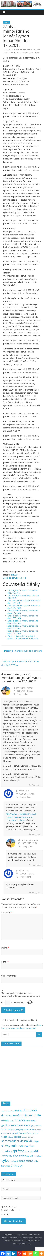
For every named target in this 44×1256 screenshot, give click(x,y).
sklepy (36, 1141)
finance (18, 52)
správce (31, 52)
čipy (20, 1165)
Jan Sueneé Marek (24, 687)
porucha (25, 1137)
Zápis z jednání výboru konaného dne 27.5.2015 (22, 591)
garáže (5, 1125)
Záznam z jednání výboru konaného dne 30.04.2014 (23, 606)
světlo (35, 1151)
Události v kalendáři (12, 1210)
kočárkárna (29, 1129)
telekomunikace (10, 1155)
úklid (14, 1165)
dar (7, 1111)
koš (35, 1130)
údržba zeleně (25, 1160)
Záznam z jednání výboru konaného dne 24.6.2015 (20, 663)
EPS (13, 1121)
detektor (11, 1111)
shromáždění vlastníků (16, 1141)
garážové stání (36, 1126)
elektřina (6, 1120)
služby (5, 1146)
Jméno (5, 947)
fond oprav (31, 1120)
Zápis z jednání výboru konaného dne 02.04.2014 (22, 612)
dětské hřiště (32, 1115)
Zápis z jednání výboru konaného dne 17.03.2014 (22, 617)
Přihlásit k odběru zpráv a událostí (21, 1020)
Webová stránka (8, 975)
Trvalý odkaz (22, 694)
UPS (31, 1155)
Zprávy (6, 1214)
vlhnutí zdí (37, 1156)
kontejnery (19, 1129)
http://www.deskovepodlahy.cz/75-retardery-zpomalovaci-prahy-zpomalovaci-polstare (21, 817)
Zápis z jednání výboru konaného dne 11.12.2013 (22, 632)
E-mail (5, 961)
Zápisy (6, 22)
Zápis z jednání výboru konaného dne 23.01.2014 (22, 627)
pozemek (31, 1137)
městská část (16, 1133)
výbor (37, 52)
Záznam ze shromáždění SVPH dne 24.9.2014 (23, 596)
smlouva (25, 52)
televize (24, 1155)
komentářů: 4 (27, 49)
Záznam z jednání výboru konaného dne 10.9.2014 (23, 601)
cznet (3, 1111)
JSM (17, 49)
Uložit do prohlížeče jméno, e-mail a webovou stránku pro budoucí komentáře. (20, 994)
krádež (39, 1130)
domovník (11, 52)
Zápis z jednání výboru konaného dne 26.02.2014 (22, 622)
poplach (17, 1136)
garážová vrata (21, 1125)
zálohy (13, 1161)
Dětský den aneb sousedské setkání (21, 650)
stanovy (28, 1151)
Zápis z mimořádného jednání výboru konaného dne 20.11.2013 (22, 637)
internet (6, 1129)
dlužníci (18, 1110)
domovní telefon (11, 1115)
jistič (12, 1130)
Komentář (6, 912)
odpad (10, 1137)
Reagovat (36, 785)
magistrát (5, 1133)
